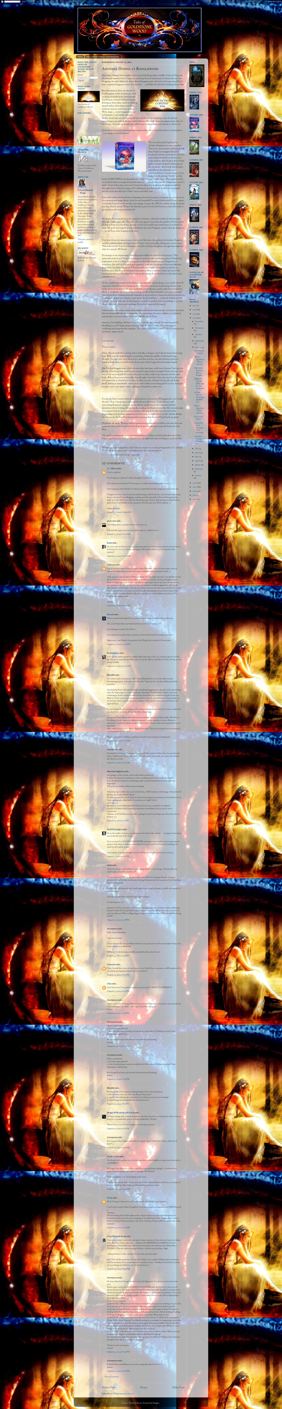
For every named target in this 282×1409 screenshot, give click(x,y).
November (199, 328)
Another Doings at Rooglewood (199, 440)
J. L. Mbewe (112, 468)
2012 (195, 487)
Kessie (109, 543)
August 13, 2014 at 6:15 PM (118, 975)
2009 (195, 499)
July (197, 448)
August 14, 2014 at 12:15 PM (118, 1227)
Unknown (111, 565)
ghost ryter (111, 521)
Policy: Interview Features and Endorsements (102, 57)
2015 (195, 314)
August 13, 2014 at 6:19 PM (118, 991)
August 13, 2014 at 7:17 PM (118, 1013)
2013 (195, 483)
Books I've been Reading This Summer (198, 428)
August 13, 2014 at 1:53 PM (118, 856)
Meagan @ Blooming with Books (121, 1112)
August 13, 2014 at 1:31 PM (118, 820)
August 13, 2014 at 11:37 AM (118, 666)
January (198, 475)
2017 (195, 305)
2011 (195, 491)
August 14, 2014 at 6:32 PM (118, 1269)
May (197, 456)
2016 (195, 309)
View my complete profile (85, 241)
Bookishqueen (113, 653)
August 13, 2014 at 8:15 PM (118, 1104)
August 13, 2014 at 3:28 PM (118, 920)
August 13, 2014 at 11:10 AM (118, 534)
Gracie (110, 1198)
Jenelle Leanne (113, 1156)
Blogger (156, 1403)
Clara (109, 983)
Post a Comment (112, 1376)
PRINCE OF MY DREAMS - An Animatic (199, 384)
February (199, 469)
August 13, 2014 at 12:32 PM (118, 762)
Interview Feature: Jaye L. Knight (198, 372)
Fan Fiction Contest (199, 352)
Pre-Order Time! (198, 418)
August (198, 347)
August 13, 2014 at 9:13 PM (118, 1128)
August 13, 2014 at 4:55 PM (118, 955)
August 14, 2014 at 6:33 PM (118, 1352)
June (197, 452)
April (197, 461)
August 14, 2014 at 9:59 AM (118, 1189)
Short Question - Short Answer (199, 361)
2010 (195, 495)
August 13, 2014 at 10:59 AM (119, 512)
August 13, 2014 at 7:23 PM (118, 1046)
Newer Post (108, 1388)
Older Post (178, 1388)
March (198, 465)
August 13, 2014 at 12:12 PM (118, 740)
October (198, 334)
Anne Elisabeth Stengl (116, 1236)
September (199, 341)
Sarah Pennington (114, 829)
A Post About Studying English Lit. (199, 397)
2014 (195, 318)
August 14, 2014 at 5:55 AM (118, 1147)
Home (80, 57)
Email (80, 75)
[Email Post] (145, 454)
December (199, 321)
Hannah (110, 614)
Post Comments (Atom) (124, 1393)
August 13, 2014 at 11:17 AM (118, 644)
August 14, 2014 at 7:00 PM (118, 1371)
